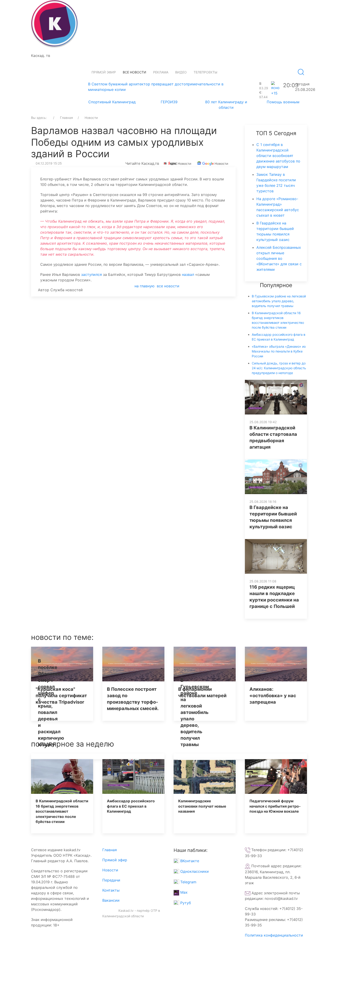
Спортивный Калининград (112, 102)
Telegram (187, 882)
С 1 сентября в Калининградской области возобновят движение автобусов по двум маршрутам (278, 155)
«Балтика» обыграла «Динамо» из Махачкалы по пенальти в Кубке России (279, 351)
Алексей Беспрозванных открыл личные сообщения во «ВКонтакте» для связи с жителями (279, 258)
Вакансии (111, 900)
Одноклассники (194, 871)
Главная (109, 850)
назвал (188, 274)
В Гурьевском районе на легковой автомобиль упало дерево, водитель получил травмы (279, 301)
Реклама (160, 72)
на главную (145, 286)
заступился (91, 274)
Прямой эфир (104, 72)
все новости (168, 286)
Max (183, 892)
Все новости (134, 72)
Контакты (111, 890)
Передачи (111, 880)
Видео (181, 72)
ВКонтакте (189, 861)
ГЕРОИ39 (169, 102)
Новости (110, 870)
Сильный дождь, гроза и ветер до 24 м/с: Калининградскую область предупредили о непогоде (279, 368)
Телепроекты (205, 72)
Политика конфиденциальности (274, 935)
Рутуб (185, 903)
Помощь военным (283, 102)
